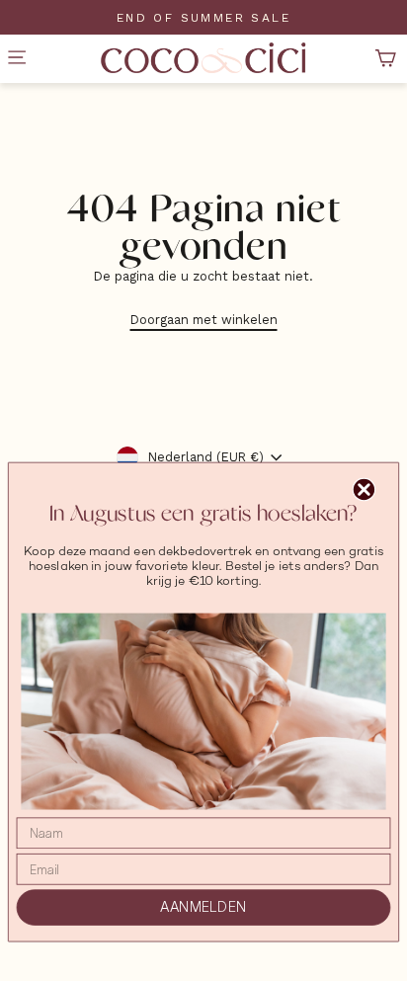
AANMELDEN (203, 908)
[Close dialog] (364, 489)
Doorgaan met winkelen (204, 319)
